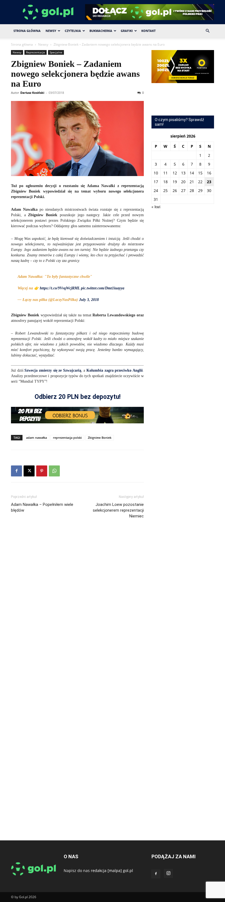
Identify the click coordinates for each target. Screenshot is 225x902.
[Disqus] (77, 605)
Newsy (51, 31)
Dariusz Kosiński (32, 93)
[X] (29, 470)
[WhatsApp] (54, 470)
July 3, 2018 (89, 300)
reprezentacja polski (67, 437)
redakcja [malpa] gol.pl (112, 870)
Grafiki (127, 31)
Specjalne (56, 52)
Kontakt (148, 31)
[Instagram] (168, 873)
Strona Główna (27, 31)
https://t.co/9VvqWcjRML (60, 288)
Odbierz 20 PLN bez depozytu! (77, 397)
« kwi (156, 206)
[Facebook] (16, 470)
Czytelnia (73, 31)
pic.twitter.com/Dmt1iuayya (102, 288)
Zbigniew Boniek (99, 437)
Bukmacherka (100, 31)
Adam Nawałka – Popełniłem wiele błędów (42, 507)
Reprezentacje (35, 52)
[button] (207, 31)
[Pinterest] (41, 470)
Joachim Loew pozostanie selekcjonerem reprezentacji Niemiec (118, 510)
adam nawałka (36, 437)
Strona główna (22, 44)
